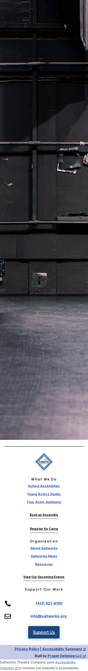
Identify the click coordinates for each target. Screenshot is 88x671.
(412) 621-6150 (49, 603)
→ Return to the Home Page (44, 365)
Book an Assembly (44, 515)
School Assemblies (44, 486)
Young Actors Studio (44, 494)
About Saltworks (44, 548)
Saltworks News (44, 556)
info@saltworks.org (48, 616)
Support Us (44, 632)
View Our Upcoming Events (44, 577)
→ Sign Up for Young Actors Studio (44, 384)
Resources (44, 564)
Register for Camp (44, 529)
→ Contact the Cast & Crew (44, 394)
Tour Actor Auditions (44, 502)
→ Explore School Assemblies (44, 375)
